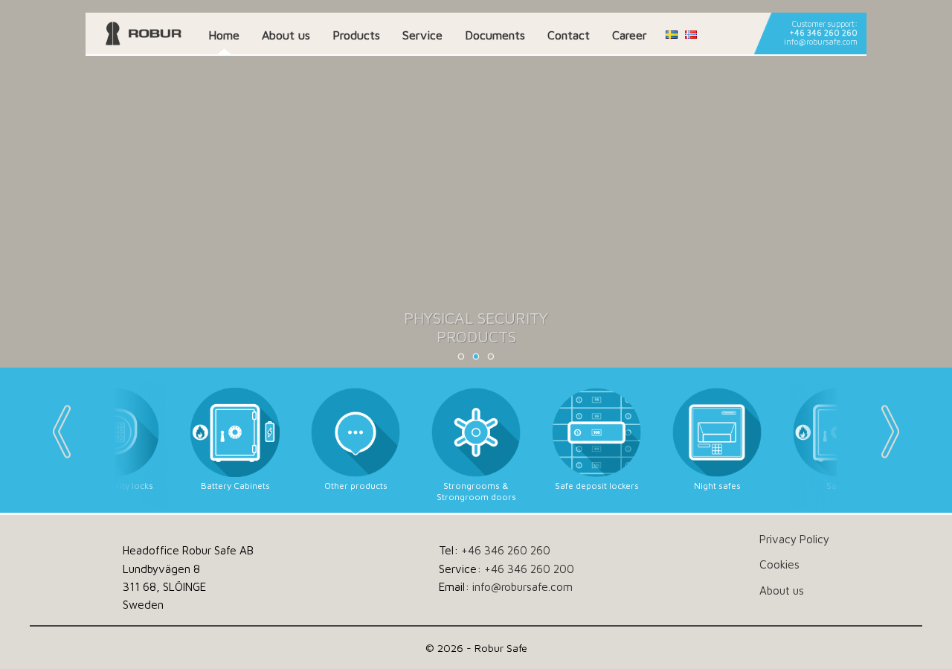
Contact (568, 35)
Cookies (779, 564)
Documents (495, 35)
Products (356, 35)
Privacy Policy (794, 538)
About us (286, 35)
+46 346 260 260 (823, 32)
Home (223, 35)
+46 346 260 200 (529, 568)
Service (422, 35)
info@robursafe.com (821, 41)
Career (629, 35)
